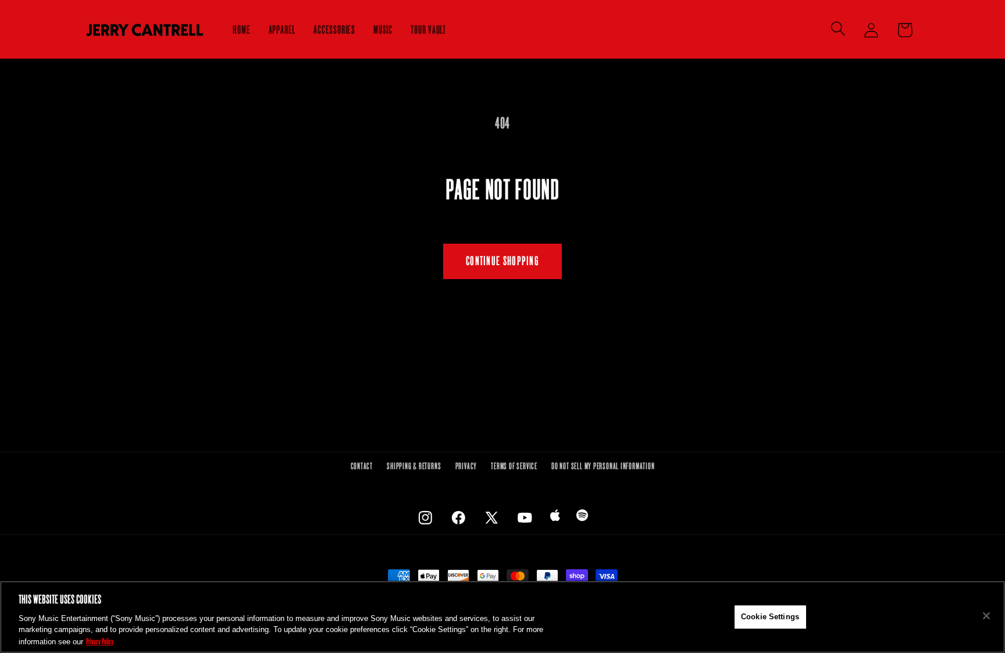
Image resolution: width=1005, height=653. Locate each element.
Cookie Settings (770, 616)
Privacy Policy (99, 640)
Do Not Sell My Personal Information (602, 466)
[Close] (986, 616)
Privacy (466, 466)
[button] (838, 28)
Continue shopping (502, 261)
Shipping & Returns (414, 466)
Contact (362, 466)
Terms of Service (514, 466)
